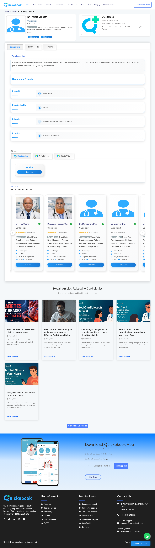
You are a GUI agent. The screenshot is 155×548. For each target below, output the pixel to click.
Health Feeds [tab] (33, 47)
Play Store (93, 477)
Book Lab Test (86, 5)
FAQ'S (46, 523)
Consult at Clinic (140, 543)
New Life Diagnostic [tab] (45, 156)
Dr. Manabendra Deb (88, 224)
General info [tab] (15, 47)
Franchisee (59, 5)
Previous (12, 232)
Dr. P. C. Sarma (22, 224)
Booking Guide (50, 508)
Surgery (97, 5)
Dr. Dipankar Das (118, 224)
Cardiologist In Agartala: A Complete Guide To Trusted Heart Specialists (94, 332)
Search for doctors (89, 508)
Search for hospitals (89, 512)
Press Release (50, 519)
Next (142, 232)
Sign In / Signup (142, 5)
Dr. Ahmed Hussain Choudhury (58, 224)
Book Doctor (37, 5)
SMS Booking (87, 523)
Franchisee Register (90, 519)
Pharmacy (48, 512)
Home (27, 5)
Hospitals (48, 5)
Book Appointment (89, 504)
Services (85, 527)
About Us (47, 504)
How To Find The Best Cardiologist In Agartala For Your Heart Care (132, 332)
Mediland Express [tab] (24, 156)
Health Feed (72, 5)
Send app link (121, 466)
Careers (47, 516)
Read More (11, 356)
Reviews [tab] (49, 47)
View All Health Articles (77, 426)
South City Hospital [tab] (67, 156)
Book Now (28, 265)
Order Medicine (108, 5)
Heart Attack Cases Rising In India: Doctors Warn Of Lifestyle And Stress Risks (58, 332)
